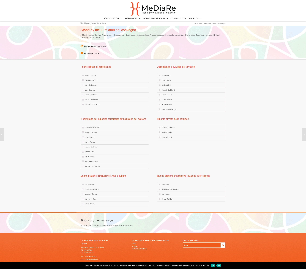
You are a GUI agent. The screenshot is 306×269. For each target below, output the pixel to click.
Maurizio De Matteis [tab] (168, 90)
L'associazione (112, 18)
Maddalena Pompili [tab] (91, 161)
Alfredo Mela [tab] (166, 75)
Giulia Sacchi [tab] (89, 137)
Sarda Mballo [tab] (89, 204)
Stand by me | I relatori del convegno (93, 23)
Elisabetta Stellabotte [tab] (92, 104)
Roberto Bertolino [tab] (91, 147)
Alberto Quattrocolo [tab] (168, 127)
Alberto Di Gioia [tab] (167, 95)
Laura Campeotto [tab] (91, 80)
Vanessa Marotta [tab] (91, 194)
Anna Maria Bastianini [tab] (92, 127)
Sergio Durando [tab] (90, 75)
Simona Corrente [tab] (91, 132)
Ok (213, 265)
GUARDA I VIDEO (92, 53)
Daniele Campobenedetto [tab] (170, 189)
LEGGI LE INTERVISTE (95, 46)
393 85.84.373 (89, 253)
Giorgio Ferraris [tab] (167, 104)
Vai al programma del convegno (98, 220)
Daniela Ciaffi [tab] (166, 85)
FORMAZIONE (131, 18)
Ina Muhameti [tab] (89, 184)
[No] (303, 265)
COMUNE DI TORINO (139, 249)
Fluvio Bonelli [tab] (89, 157)
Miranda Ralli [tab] (89, 152)
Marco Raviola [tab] (90, 142)
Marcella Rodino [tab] (90, 85)
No (219, 265)
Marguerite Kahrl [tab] (90, 199)
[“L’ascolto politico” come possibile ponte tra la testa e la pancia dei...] (2, 134)
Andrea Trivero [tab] (167, 100)
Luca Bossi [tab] (165, 184)
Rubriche (194, 18)
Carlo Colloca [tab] (166, 80)
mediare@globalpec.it (92, 259)
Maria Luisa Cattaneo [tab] (92, 166)
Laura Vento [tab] (166, 194)
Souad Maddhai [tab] (167, 199)
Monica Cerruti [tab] (167, 137)
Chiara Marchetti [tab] (90, 95)
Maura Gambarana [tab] (91, 100)
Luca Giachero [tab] (90, 90)
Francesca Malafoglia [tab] (169, 109)
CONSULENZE (177, 18)
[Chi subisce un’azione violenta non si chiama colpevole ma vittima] (304, 134)
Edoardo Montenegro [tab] (92, 189)
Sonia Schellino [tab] (167, 132)
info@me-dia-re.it (91, 257)
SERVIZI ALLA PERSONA (154, 18)
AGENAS (135, 246)
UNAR (134, 244)
